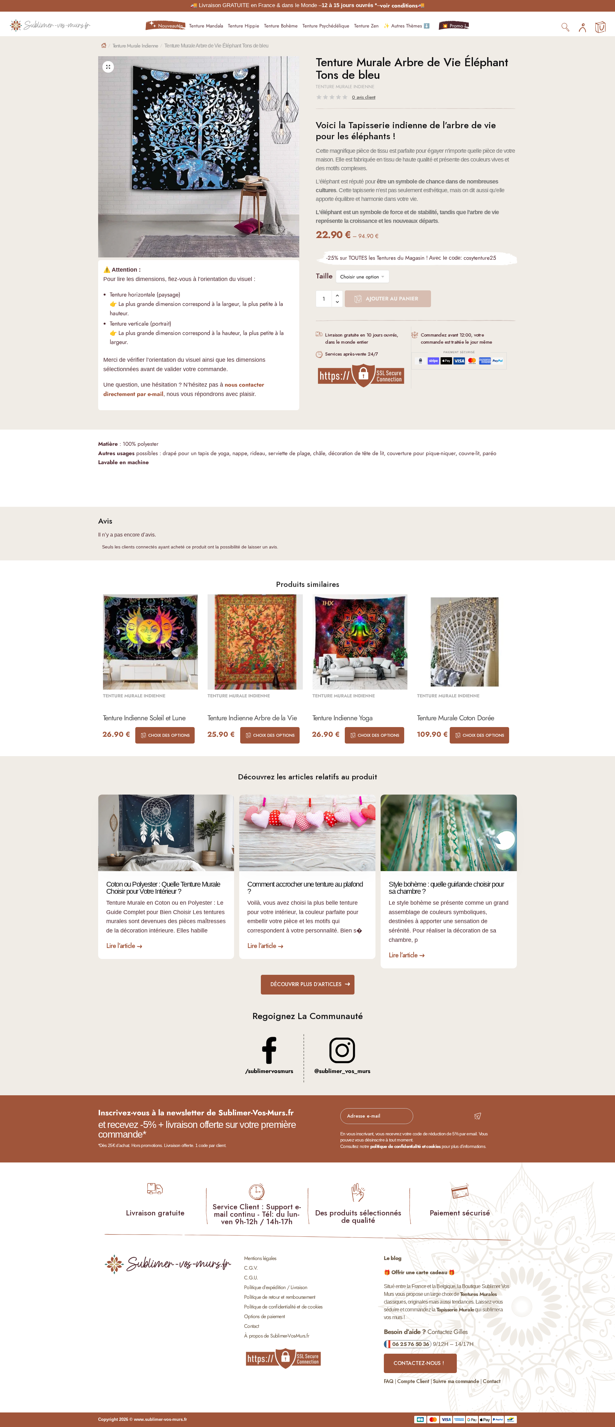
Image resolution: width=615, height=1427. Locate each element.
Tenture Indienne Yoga (343, 718)
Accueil (103, 45)
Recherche (566, 27)
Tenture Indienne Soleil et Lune (144, 718)
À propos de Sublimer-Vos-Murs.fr (276, 1335)
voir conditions (399, 5)
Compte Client (413, 1381)
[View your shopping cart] (600, 27)
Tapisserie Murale (455, 1309)
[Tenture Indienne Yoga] (360, 642)
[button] (108, 67)
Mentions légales (260, 1258)
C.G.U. (251, 1277)
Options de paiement (264, 1316)
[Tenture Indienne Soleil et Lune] (150, 642)
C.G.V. (251, 1268)
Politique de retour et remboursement (279, 1297)
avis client (363, 97)
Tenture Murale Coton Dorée (455, 718)
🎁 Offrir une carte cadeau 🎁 (419, 1272)
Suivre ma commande (456, 1381)
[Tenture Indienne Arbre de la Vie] (255, 642)
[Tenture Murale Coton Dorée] (464, 642)
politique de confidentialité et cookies (405, 1146)
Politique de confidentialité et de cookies (283, 1306)
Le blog (392, 1258)
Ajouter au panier (392, 298)
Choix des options (169, 735)
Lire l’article (120, 946)
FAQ (389, 1381)
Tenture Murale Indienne (135, 45)
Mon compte (582, 26)
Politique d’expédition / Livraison (275, 1287)
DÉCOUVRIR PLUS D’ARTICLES (306, 984)
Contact (251, 1326)
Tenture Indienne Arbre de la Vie (252, 718)
